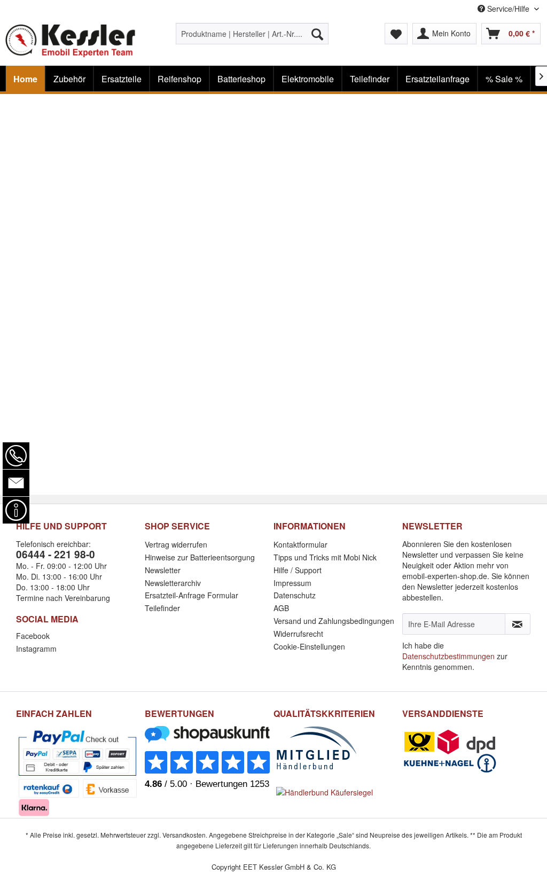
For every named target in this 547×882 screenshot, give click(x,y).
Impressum (292, 582)
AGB (281, 608)
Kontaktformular (300, 544)
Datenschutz (295, 595)
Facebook (33, 635)
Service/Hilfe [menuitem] (508, 8)
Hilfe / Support (298, 570)
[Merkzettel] (396, 33)
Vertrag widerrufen (176, 544)
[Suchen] (317, 33)
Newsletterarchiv (173, 582)
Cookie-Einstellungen (309, 646)
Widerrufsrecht (298, 633)
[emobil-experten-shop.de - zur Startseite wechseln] (70, 41)
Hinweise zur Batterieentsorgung (200, 557)
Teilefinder (162, 608)
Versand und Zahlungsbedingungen (334, 620)
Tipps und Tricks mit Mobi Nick (325, 557)
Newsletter (163, 570)
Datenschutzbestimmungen (448, 656)
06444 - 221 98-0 (55, 554)
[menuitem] (252, 33)
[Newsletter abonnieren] (517, 624)
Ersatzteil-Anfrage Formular (191, 595)
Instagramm (36, 648)
